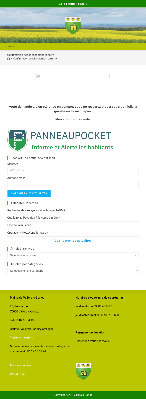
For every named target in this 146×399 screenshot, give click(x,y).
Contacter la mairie (21, 337)
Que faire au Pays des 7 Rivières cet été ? (33, 217)
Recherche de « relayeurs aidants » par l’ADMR (36, 210)
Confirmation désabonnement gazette (35, 58)
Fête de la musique (19, 225)
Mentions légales (21, 365)
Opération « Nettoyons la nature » (28, 232)
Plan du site (17, 374)
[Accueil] (8, 58)
